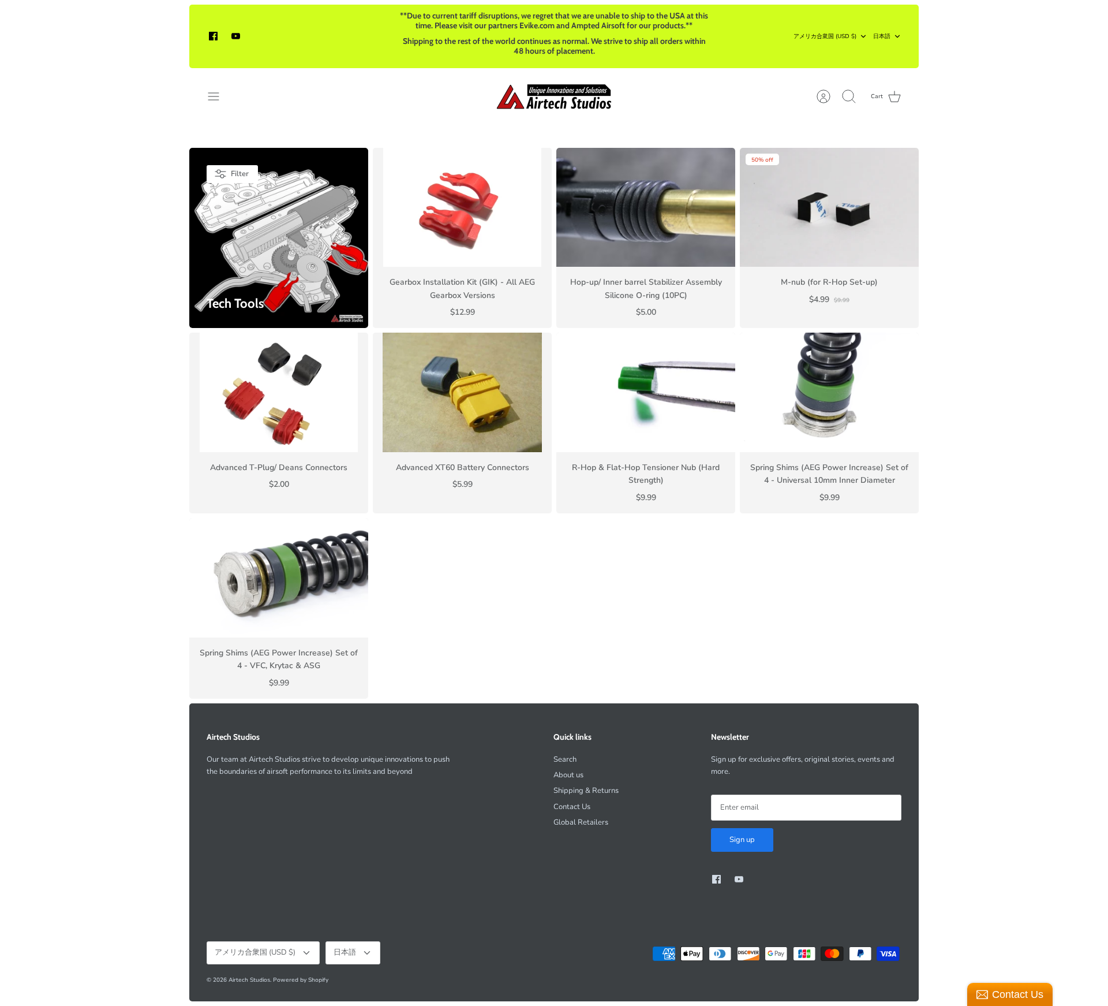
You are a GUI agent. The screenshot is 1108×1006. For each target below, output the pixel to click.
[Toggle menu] (219, 96)
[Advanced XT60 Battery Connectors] (462, 392)
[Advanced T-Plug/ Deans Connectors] (278, 392)
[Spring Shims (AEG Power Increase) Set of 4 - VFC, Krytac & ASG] (278, 578)
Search (565, 759)
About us (568, 775)
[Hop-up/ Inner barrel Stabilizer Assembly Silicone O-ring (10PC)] (645, 207)
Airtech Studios (249, 980)
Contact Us (571, 807)
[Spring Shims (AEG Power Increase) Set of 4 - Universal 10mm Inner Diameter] (829, 392)
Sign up (742, 839)
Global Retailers (580, 822)
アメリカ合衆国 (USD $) (824, 36)
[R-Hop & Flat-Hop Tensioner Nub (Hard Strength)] (645, 392)
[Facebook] (213, 36)
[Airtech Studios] (554, 96)
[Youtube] (235, 36)
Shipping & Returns (586, 790)
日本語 (881, 36)
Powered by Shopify (300, 980)
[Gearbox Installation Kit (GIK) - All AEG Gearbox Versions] (462, 207)
